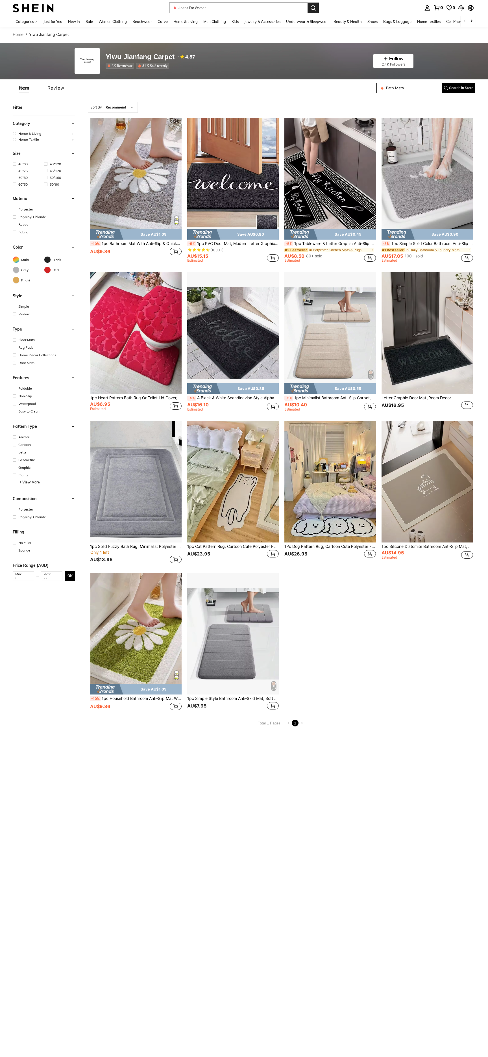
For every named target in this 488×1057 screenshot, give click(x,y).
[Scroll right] (472, 21)
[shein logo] (33, 8)
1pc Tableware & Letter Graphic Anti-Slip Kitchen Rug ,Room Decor (331, 243)
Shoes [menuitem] (372, 21)
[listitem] (121, 66)
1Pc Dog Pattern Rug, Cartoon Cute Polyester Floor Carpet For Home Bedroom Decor (330, 546)
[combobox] (113, 107)
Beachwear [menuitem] (142, 21)
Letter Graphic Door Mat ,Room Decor (416, 398)
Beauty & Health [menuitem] (348, 21)
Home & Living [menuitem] (185, 21)
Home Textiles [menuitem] (429, 21)
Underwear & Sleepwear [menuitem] (307, 21)
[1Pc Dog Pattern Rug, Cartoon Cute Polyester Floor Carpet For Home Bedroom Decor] (330, 482)
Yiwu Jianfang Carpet (140, 56)
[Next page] (302, 723)
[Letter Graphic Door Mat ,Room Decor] (427, 333)
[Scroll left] (465, 21)
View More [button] (31, 482)
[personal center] (427, 8)
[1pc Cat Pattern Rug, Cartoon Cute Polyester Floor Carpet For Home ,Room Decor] (233, 482)
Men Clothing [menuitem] (214, 21)
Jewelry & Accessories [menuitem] (262, 21)
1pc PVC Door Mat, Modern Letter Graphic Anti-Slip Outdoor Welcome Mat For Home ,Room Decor (233, 243)
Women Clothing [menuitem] (113, 21)
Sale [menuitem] (89, 21)
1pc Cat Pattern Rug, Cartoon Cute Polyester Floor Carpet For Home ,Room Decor (233, 546)
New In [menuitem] (74, 21)
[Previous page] (288, 723)
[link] (438, 7)
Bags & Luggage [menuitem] (397, 21)
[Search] (313, 8)
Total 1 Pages (269, 723)
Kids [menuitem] (235, 21)
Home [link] (18, 34)
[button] (461, 8)
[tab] (24, 88)
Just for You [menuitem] (52, 21)
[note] (136, 234)
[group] (44, 133)
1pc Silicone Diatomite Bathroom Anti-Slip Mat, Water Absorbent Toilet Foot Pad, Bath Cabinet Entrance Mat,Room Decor (427, 546)
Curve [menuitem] (163, 21)
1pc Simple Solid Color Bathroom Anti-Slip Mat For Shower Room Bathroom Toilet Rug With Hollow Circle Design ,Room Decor (428, 243)
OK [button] (70, 576)
